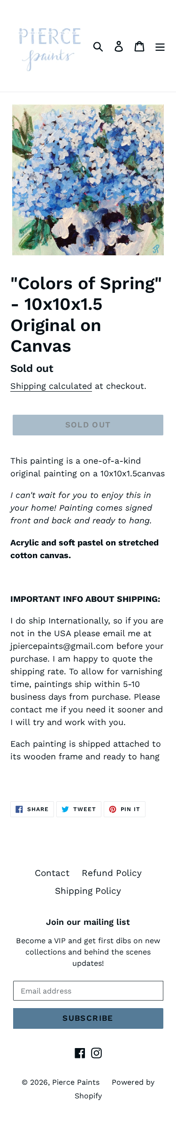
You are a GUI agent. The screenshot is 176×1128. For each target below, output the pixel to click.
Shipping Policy (88, 890)
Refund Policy (112, 873)
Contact (52, 873)
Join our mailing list (88, 922)
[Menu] (160, 45)
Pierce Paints (75, 1082)
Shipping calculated (51, 386)
